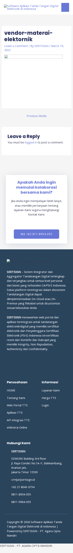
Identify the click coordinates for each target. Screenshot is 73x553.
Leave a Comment (16, 46)
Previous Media (37, 116)
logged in (31, 142)
